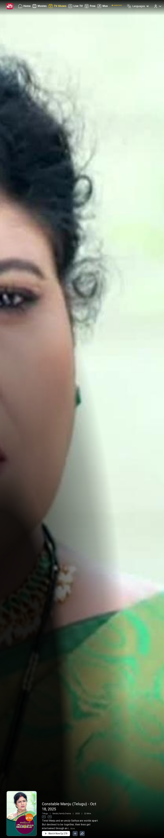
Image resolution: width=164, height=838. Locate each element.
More (72, 828)
